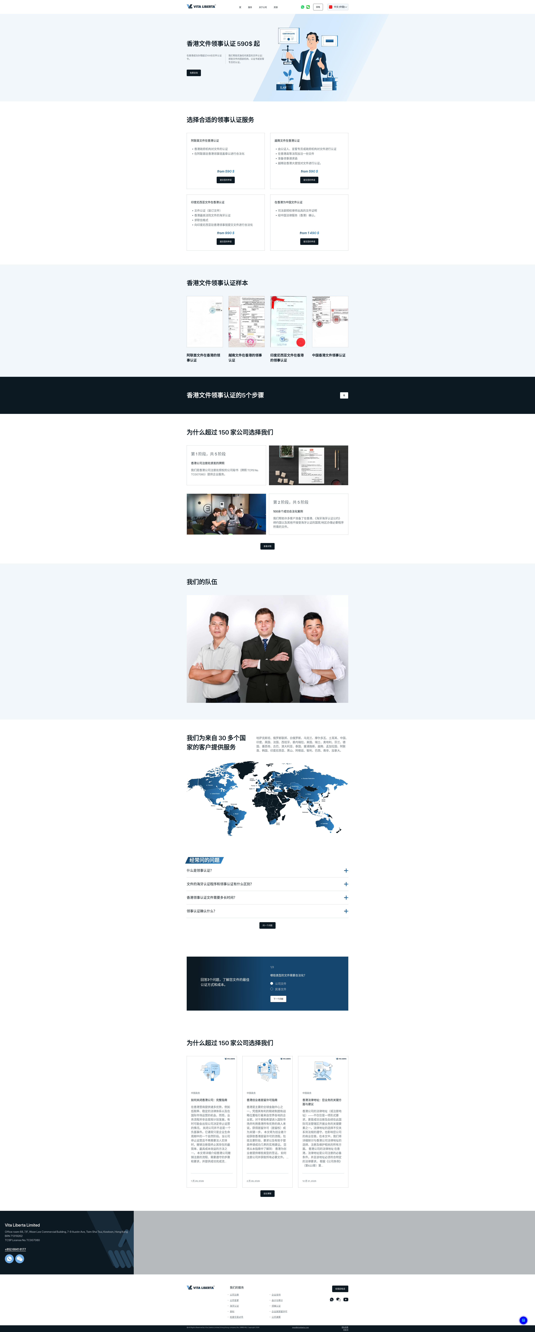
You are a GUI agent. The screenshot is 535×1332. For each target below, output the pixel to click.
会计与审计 (277, 1300)
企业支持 (276, 1295)
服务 (250, 7)
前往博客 (267, 1193)
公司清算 (276, 1317)
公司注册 (234, 1295)
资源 (276, 7)
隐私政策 (345, 1327)
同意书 (345, 1330)
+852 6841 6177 (15, 1249)
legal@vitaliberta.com (300, 1327)
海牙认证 (234, 1306)
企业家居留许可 (279, 1311)
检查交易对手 (236, 1317)
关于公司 (263, 7)
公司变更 (234, 1300)
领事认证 (276, 1306)
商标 (232, 1311)
